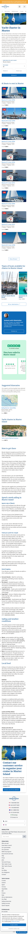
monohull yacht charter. (13, 631)
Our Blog (4, 870)
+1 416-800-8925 (14, 807)
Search (15, 75)
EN (6, 825)
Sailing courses (6, 903)
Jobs (3, 860)
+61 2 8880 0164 (15, 810)
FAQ (3, 856)
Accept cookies (14, 924)
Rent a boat (7, 11)
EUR (6, 821)
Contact (4, 874)
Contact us (14, 331)
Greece (4, 882)
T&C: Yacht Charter (7, 866)
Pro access (5, 911)
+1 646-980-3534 (14, 802)
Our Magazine (5, 872)
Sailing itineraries (6, 901)
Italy (3, 895)
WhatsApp (15, 815)
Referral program (6, 851)
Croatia (21, 11)
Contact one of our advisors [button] (11, 789)
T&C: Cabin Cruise (6, 864)
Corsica (4, 887)
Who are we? (5, 843)
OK (24, 836)
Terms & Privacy (6, 862)
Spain (3, 884)
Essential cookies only (14, 928)
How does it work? (7, 845)
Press (3, 858)
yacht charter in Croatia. (17, 510)
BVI (3, 891)
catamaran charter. (10, 615)
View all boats (13, 259)
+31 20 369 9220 (14, 812)
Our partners (5, 849)
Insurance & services (7, 853)
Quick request (5, 905)
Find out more (15, 921)
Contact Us (15, 817)
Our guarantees (6, 847)
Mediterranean (15, 11)
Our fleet (4, 899)
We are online (22, 932)
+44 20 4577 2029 (14, 805)
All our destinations (13, 304)
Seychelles (4, 889)
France (3, 893)
